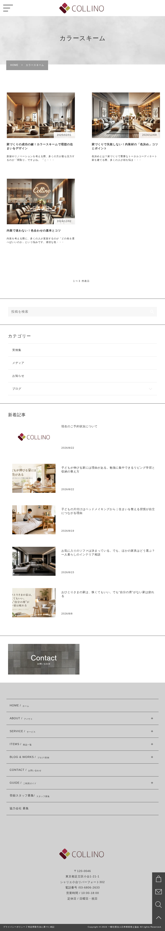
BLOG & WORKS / (29, 757)
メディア (18, 362)
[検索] (152, 312)
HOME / (19, 705)
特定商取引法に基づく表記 (41, 927)
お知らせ (18, 375)
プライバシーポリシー (14, 927)
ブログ (16, 388)
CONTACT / (25, 770)
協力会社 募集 (19, 808)
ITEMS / (21, 744)
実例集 (16, 350)
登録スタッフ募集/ (30, 795)
